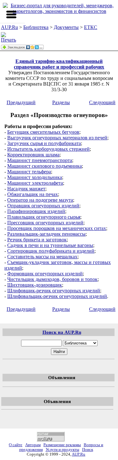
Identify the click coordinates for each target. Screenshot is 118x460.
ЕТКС (90, 27)
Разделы (61, 102)
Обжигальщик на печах (32, 194)
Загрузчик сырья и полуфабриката (44, 143)
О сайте (15, 445)
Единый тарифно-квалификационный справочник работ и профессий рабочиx (59, 64)
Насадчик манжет (26, 188)
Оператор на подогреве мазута (40, 200)
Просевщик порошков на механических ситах (56, 228)
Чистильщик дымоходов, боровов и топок (52, 279)
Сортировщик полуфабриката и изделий (50, 251)
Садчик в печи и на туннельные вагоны (50, 245)
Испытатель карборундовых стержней (48, 149)
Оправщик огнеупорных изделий (43, 205)
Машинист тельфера (29, 171)
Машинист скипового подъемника (44, 166)
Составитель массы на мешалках (42, 256)
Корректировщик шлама (33, 154)
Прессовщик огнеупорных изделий (45, 222)
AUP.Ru (9, 27)
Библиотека (35, 27)
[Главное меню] (11, 14)
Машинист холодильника (34, 177)
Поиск (87, 449)
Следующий (102, 102)
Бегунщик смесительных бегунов (43, 132)
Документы (66, 27)
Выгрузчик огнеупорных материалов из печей (57, 137)
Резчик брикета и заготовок (37, 239)
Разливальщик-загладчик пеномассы (46, 234)
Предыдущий (21, 102)
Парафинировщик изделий (36, 211)
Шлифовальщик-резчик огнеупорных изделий (57, 296)
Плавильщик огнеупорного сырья (43, 217)
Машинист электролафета (35, 183)
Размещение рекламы (62, 445)
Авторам (33, 445)
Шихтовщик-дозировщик (34, 285)
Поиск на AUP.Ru (61, 332)
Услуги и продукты (62, 449)
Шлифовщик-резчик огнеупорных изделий (53, 290)
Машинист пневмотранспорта (39, 160)
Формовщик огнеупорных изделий (45, 273)
